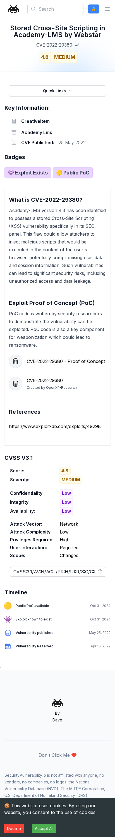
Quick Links (54, 90)
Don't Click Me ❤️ (58, 755)
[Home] (14, 9)
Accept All (44, 828)
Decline (14, 828)
